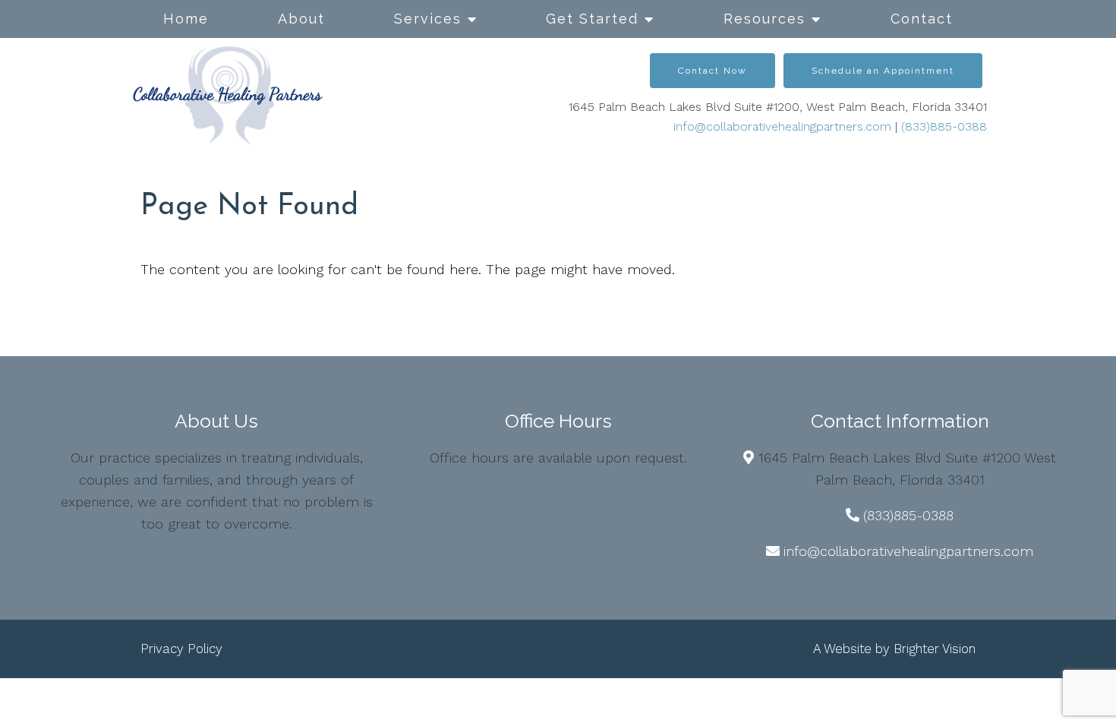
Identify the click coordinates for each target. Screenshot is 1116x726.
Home (186, 19)
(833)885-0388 (944, 126)
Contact (922, 19)
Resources (764, 19)
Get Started (592, 19)
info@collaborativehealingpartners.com (782, 126)
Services (428, 19)
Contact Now (712, 70)
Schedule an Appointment (883, 70)
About (301, 19)
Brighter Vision (935, 648)
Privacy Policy (181, 648)
